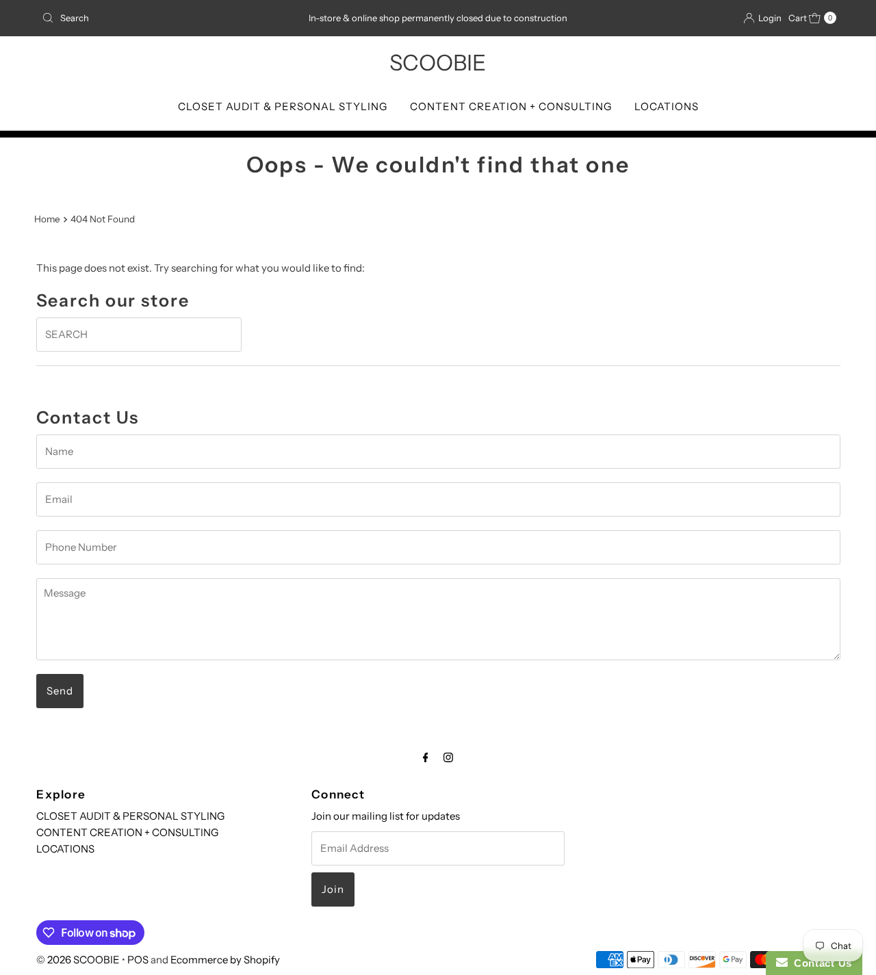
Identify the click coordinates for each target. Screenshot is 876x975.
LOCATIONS (666, 106)
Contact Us (820, 963)
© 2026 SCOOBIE (78, 959)
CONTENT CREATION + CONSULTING (511, 106)
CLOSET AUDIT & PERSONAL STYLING (282, 106)
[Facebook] (425, 757)
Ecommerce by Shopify (225, 959)
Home (47, 218)
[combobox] (166, 17)
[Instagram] (448, 757)
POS (138, 959)
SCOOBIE (437, 62)
